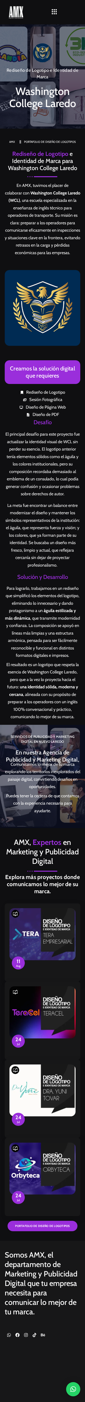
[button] (54, 12)
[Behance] (43, 1335)
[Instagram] (26, 1335)
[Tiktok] (34, 1335)
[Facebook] (17, 1335)
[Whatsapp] (9, 1335)
